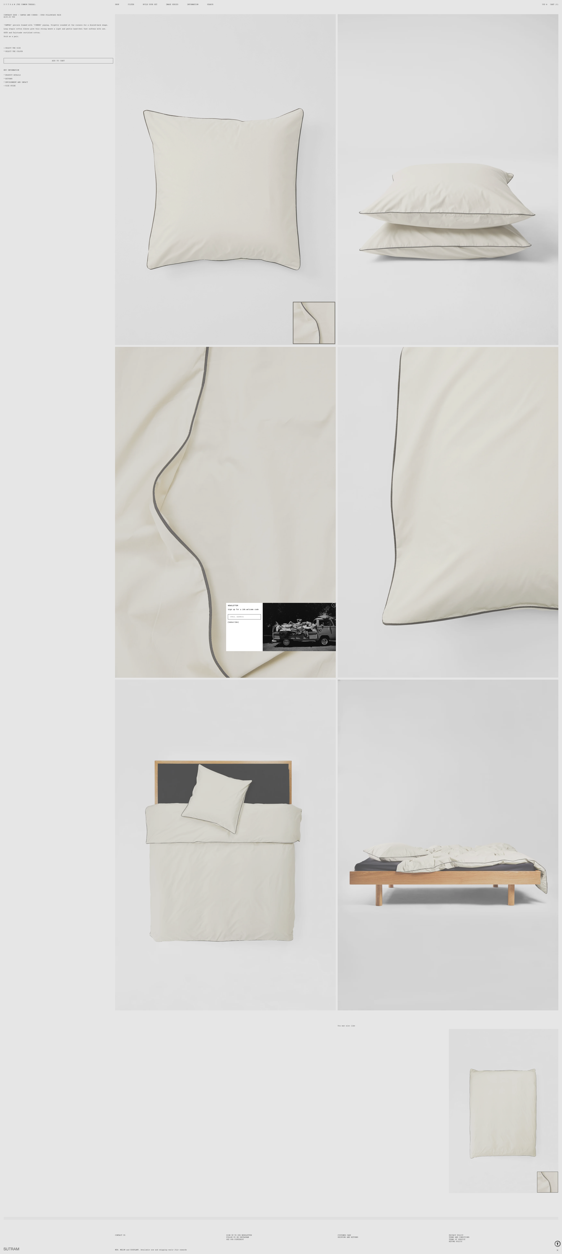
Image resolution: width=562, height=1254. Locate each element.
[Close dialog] (334, 605)
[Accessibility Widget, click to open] (558, 1244)
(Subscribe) (233, 622)
